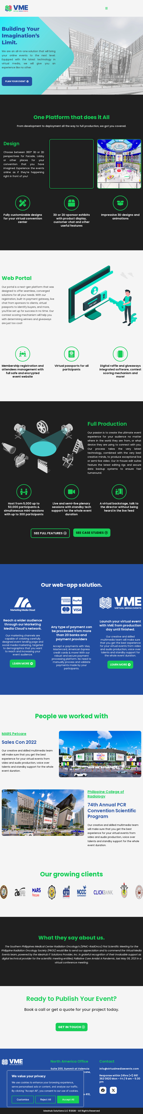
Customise (23, 1099)
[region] (45, 1088)
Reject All (45, 1099)
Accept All (68, 1099)
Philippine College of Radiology (106, 794)
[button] (106, 8)
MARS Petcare (14, 733)
